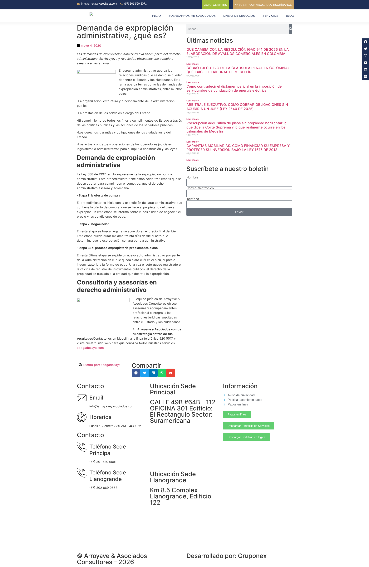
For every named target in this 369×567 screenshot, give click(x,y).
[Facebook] (365, 41)
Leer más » (192, 63)
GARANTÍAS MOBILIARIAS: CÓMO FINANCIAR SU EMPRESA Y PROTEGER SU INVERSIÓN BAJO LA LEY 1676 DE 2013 (238, 148)
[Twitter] (365, 48)
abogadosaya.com (90, 348)
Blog (290, 15)
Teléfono (192, 198)
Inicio (156, 15)
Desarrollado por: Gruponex (226, 556)
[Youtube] (365, 62)
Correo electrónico (200, 188)
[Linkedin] (365, 69)
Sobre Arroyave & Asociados (192, 15)
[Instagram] (365, 55)
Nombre (192, 177)
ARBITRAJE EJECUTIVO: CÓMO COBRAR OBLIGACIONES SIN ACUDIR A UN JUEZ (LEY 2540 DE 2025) (237, 107)
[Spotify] (365, 76)
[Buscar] (290, 29)
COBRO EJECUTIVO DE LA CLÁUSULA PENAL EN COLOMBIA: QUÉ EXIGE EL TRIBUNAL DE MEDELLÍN (237, 70)
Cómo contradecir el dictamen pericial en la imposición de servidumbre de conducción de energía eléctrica (234, 88)
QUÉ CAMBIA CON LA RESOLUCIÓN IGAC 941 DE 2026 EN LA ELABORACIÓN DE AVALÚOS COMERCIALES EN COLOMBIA (237, 51)
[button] (136, 373)
